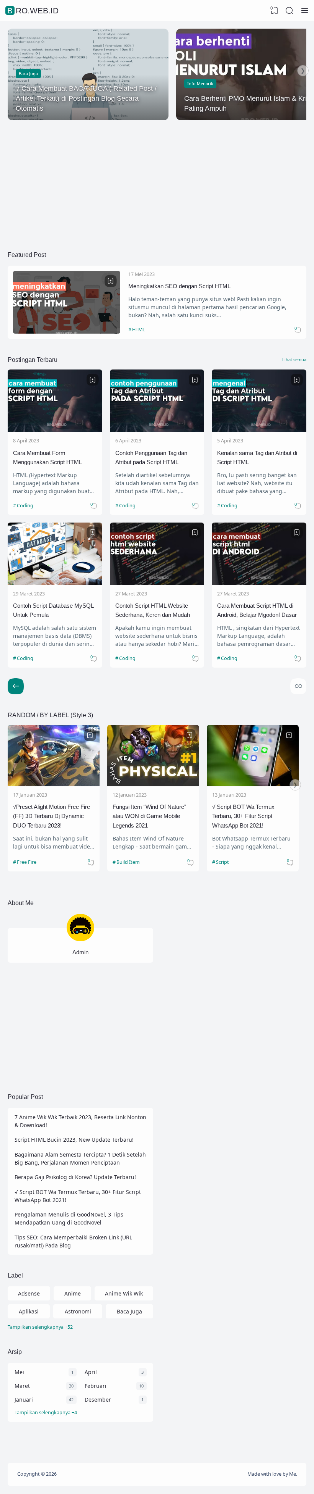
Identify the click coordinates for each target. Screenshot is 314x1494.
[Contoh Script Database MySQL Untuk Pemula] (55, 583)
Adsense (29, 1293)
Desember (98, 1399)
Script (222, 862)
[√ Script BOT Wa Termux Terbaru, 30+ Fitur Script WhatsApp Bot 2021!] (253, 784)
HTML (138, 329)
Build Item (128, 862)
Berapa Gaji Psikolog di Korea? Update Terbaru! (75, 1177)
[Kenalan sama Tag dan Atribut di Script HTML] (259, 430)
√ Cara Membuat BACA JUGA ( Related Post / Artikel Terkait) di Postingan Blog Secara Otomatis (86, 99)
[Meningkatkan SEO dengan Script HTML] (66, 331)
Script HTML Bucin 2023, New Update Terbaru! (74, 1139)
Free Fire (26, 862)
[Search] (289, 10)
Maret (22, 1385)
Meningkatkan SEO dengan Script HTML (179, 286)
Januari (24, 1399)
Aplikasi (29, 1311)
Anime (72, 1293)
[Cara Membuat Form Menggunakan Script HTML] (55, 430)
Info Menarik (200, 83)
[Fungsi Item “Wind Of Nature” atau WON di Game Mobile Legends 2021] (153, 784)
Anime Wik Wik (124, 1293)
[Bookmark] (111, 281)
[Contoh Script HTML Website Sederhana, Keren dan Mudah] (157, 583)
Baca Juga (28, 73)
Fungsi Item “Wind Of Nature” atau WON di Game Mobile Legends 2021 (149, 816)
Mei (19, 1372)
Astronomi (78, 1311)
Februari (95, 1385)
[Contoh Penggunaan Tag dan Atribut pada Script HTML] (157, 430)
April (91, 1372)
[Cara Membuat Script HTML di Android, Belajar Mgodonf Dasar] (259, 583)
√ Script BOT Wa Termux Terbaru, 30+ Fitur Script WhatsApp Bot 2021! (243, 816)
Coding (25, 505)
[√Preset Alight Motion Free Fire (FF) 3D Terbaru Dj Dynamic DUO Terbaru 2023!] (54, 784)
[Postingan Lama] (16, 686)
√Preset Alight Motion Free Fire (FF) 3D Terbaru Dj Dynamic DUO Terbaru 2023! (51, 816)
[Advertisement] (157, 181)
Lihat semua (294, 359)
